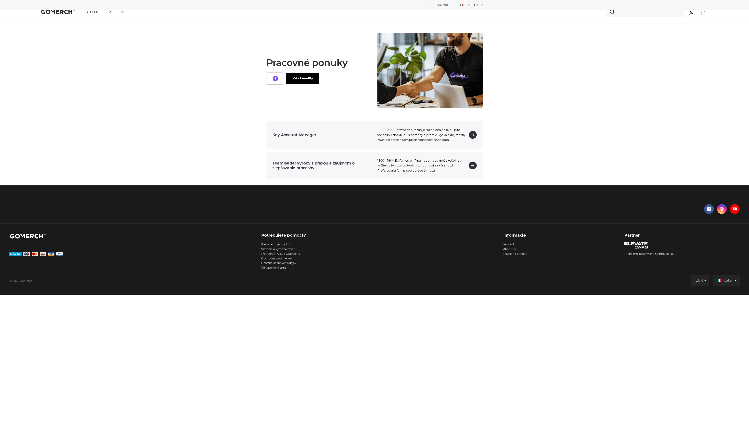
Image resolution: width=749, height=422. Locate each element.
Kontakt (442, 5)
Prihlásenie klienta (273, 267)
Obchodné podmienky (276, 258)
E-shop (92, 11)
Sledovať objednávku (275, 244)
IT (466, 4)
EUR (477, 4)
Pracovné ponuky (515, 254)
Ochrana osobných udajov (278, 263)
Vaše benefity (303, 78)
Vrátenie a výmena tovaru (278, 249)
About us (509, 249)
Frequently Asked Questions (280, 254)
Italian (728, 280)
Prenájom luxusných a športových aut (650, 254)
